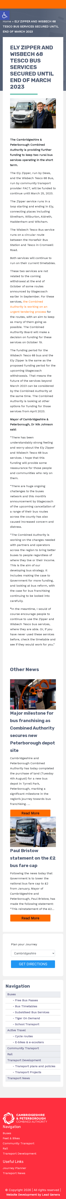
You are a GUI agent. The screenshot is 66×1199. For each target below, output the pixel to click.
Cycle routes (24, 1036)
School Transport (27, 1024)
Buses (11, 994)
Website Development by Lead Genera (33, 1194)
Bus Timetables (26, 1006)
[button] (5, 15)
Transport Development (24, 1060)
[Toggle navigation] (2, 4)
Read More (36, 813)
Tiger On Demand (27, 1018)
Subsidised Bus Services (32, 1012)
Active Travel (16, 1030)
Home (7, 21)
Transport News (18, 1078)
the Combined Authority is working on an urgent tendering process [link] (28, 306)
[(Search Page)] (62, 4)
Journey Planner (14, 1168)
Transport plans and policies (35, 1066)
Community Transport (23, 1048)
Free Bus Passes (26, 1000)
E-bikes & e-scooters (29, 1042)
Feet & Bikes (11, 1138)
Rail (9, 1054)
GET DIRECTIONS (33, 964)
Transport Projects (28, 1072)
